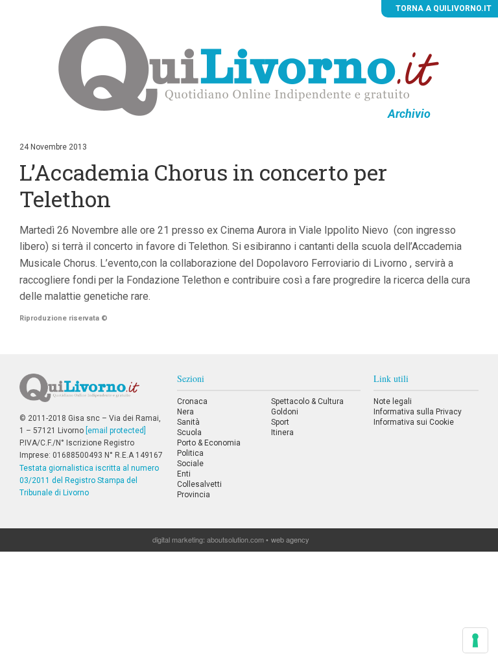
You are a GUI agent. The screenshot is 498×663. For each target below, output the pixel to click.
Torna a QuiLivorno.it (443, 8)
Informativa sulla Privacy (418, 411)
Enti (184, 473)
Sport (280, 422)
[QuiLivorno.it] (91, 393)
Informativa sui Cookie (414, 422)
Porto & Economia (209, 442)
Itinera (282, 432)
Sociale (190, 463)
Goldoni (284, 411)
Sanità (188, 422)
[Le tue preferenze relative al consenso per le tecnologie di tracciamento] (475, 640)
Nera (185, 411)
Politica (190, 453)
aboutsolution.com (235, 539)
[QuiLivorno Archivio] (248, 70)
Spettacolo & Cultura (307, 401)
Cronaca (192, 401)
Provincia (193, 494)
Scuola (189, 432)
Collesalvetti (199, 484)
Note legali (393, 401)
